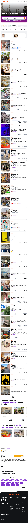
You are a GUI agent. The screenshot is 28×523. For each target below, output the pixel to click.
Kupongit (12, 517)
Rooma (3, 480)
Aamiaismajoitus (12, 502)
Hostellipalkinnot (18, 504)
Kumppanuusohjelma (24, 509)
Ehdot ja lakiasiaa (8, 517)
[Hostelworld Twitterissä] (3, 499)
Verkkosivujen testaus (19, 517)
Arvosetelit (15, 517)
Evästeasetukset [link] (3, 519)
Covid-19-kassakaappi (16, 48)
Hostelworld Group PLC (24, 499)
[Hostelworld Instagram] (5, 499)
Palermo (12, 480)
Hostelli (12, 112)
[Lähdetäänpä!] (24, 18)
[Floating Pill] (11, 397)
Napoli (21, 482)
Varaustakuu (17, 502)
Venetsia (7, 480)
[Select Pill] (24, 1)
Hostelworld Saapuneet (23, 511)
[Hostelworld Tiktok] (5, 500)
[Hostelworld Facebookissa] (1, 499)
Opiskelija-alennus (18, 508)
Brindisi (17, 482)
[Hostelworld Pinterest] (3, 500)
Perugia (3, 482)
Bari (21, 480)
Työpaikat (23, 502)
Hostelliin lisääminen (23, 507)
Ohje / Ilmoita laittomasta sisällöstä (11, 509)
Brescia (7, 482)
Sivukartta (24, 517)
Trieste (25, 480)
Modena (12, 482)
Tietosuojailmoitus (3, 517)
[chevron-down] (9, 451)
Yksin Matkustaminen (18, 506)
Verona (17, 480)
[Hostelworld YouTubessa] (1, 500)
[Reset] (10, 18)
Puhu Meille (11, 506)
